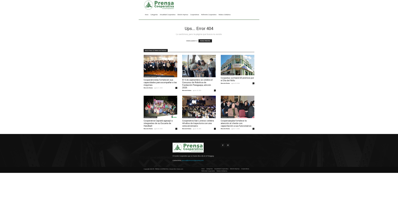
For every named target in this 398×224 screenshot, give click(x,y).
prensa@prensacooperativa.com (193, 160)
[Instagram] (228, 145)
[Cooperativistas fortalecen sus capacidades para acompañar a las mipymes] (160, 66)
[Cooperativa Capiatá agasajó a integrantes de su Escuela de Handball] (160, 107)
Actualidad (186, 76)
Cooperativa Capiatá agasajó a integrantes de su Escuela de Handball (158, 123)
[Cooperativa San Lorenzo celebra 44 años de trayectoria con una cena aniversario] (199, 107)
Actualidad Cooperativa (150, 76)
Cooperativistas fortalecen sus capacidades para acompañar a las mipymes (160, 82)
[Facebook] (223, 145)
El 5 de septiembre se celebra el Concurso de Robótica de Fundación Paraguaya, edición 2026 (197, 84)
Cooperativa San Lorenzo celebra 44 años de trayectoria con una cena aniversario (198, 123)
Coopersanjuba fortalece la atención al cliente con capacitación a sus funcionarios (236, 123)
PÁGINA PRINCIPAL (205, 41)
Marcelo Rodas (148, 88)
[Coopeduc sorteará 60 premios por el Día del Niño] (237, 65)
